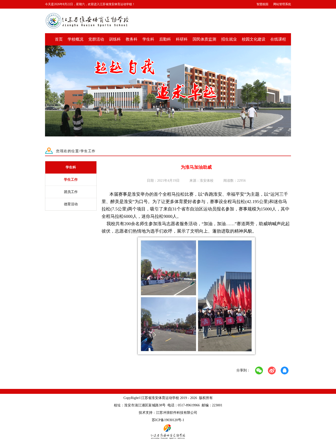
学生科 (148, 39)
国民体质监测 (204, 39)
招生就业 (229, 39)
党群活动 (96, 39)
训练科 (115, 39)
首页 (59, 39)
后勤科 (165, 39)
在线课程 (278, 39)
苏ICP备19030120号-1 (168, 420)
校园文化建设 (253, 39)
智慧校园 (262, 4)
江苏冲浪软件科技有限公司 (176, 412)
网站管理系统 (282, 4)
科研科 (182, 39)
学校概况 (75, 39)
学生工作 (71, 179)
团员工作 (71, 192)
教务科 (131, 39)
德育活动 (71, 204)
